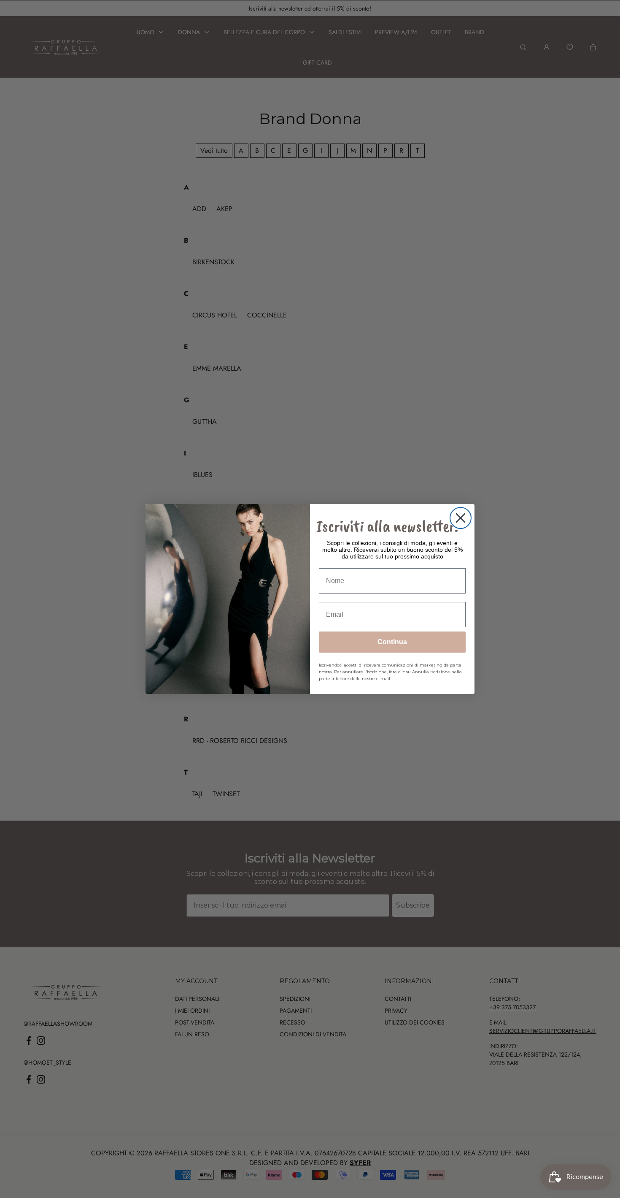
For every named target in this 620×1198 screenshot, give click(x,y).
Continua (392, 641)
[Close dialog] (460, 518)
